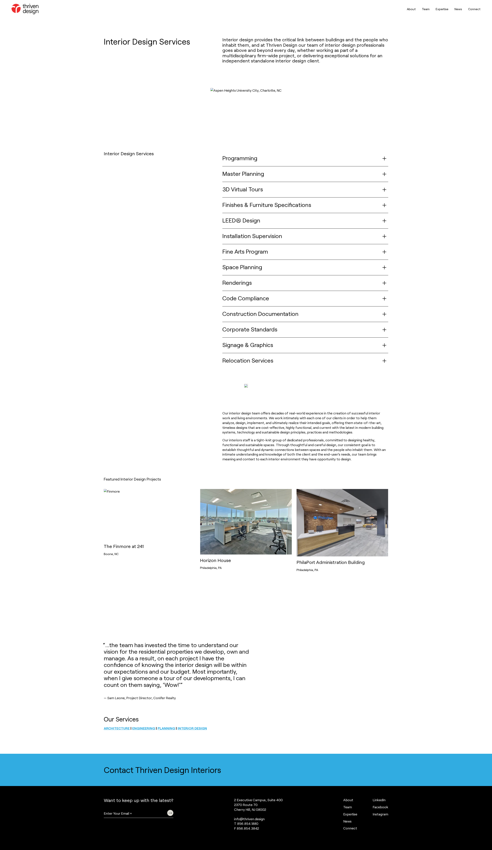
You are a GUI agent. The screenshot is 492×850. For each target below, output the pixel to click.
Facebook (380, 807)
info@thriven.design (249, 819)
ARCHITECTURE (117, 728)
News (458, 9)
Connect (474, 9)
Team (426, 9)
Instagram (380, 814)
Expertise (442, 9)
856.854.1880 (247, 823)
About (411, 9)
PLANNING (166, 728)
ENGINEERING (143, 728)
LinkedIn (379, 800)
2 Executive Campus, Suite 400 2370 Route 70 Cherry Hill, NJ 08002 (258, 805)
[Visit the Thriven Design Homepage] (25, 9)
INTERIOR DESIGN (192, 728)
